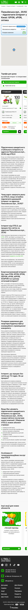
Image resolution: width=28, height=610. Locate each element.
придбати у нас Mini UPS (16, 256)
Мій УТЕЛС (4, 597)
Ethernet (14, 122)
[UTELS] (4, 2)
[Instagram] (6, 565)
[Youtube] (18, 565)
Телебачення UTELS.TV (10, 111)
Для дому (4, 585)
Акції (2, 591)
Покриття (18, 594)
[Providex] (14, 608)
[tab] (14, 82)
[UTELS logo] (5, 559)
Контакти (18, 597)
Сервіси (3, 588)
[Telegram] (2, 565)
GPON (6, 122)
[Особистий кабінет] (19, 2)
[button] (14, 50)
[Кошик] (22, 2)
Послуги (17, 588)
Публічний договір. (9, 604)
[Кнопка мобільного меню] (25, 2)
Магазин (4, 594)
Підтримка (18, 591)
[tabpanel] (14, 112)
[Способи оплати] (15, 2)
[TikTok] (14, 565)
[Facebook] (10, 565)
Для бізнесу (19, 585)
